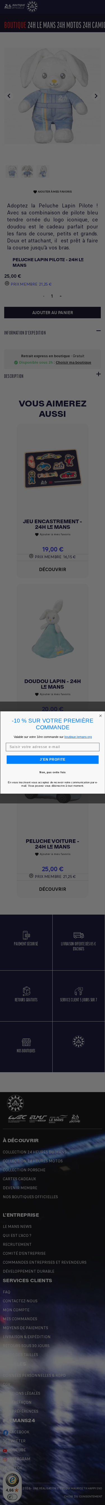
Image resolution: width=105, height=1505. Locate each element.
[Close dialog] (100, 715)
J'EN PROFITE (53, 759)
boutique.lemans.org (78, 737)
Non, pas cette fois (52, 772)
